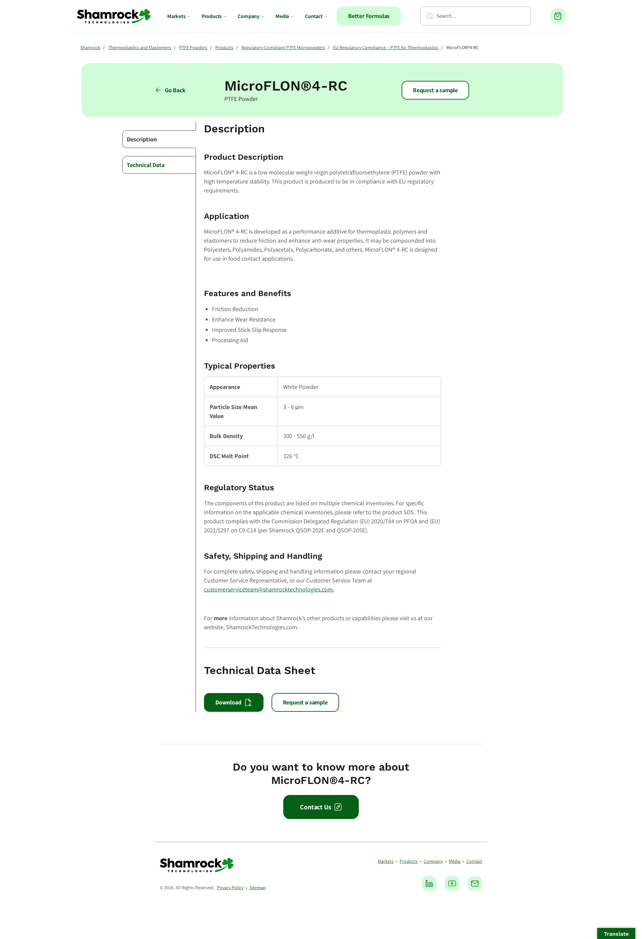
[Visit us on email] (474, 883)
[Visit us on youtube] (452, 883)
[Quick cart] (557, 16)
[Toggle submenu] (189, 16)
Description (142, 139)
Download (228, 702)
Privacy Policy (230, 888)
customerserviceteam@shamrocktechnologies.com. (269, 589)
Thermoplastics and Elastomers (139, 47)
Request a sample (435, 90)
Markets (176, 16)
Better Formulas (369, 16)
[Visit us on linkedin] (429, 883)
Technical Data (146, 165)
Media (282, 16)
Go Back (175, 90)
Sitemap (257, 888)
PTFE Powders (193, 47)
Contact (314, 16)
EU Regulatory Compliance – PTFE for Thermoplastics (385, 47)
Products (212, 16)
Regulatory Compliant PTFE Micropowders (283, 47)
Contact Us (315, 807)
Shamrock (90, 47)
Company (248, 16)
